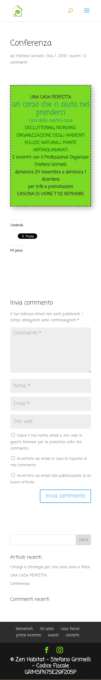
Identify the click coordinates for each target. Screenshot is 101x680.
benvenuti (24, 629)
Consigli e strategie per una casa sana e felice (50, 567)
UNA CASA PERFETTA (28, 575)
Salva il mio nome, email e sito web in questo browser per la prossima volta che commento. (46, 442)
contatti (72, 635)
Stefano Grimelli (29, 56)
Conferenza (20, 584)
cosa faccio (70, 629)
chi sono (47, 629)
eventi (75, 56)
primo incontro (28, 635)
